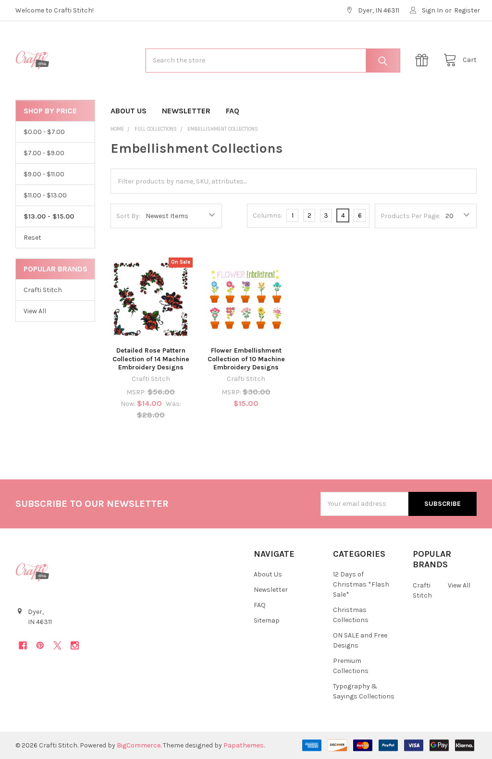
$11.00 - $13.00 (45, 195)
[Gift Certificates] (424, 60)
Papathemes (243, 745)
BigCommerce (138, 745)
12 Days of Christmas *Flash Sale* (361, 584)
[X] (57, 645)
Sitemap (267, 620)
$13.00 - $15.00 (49, 216)
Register (467, 10)
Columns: (268, 215)
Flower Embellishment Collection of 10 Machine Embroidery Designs (246, 358)
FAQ (232, 110)
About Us (129, 110)
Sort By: (128, 216)
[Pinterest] (40, 645)
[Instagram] (74, 645)
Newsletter (186, 110)
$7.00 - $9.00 (44, 153)
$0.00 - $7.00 (44, 132)
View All (35, 311)
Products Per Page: (410, 216)
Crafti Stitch (43, 290)
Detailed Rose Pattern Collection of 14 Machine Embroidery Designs (150, 358)
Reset (32, 237)
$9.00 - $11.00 (44, 174)
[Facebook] (22, 645)
